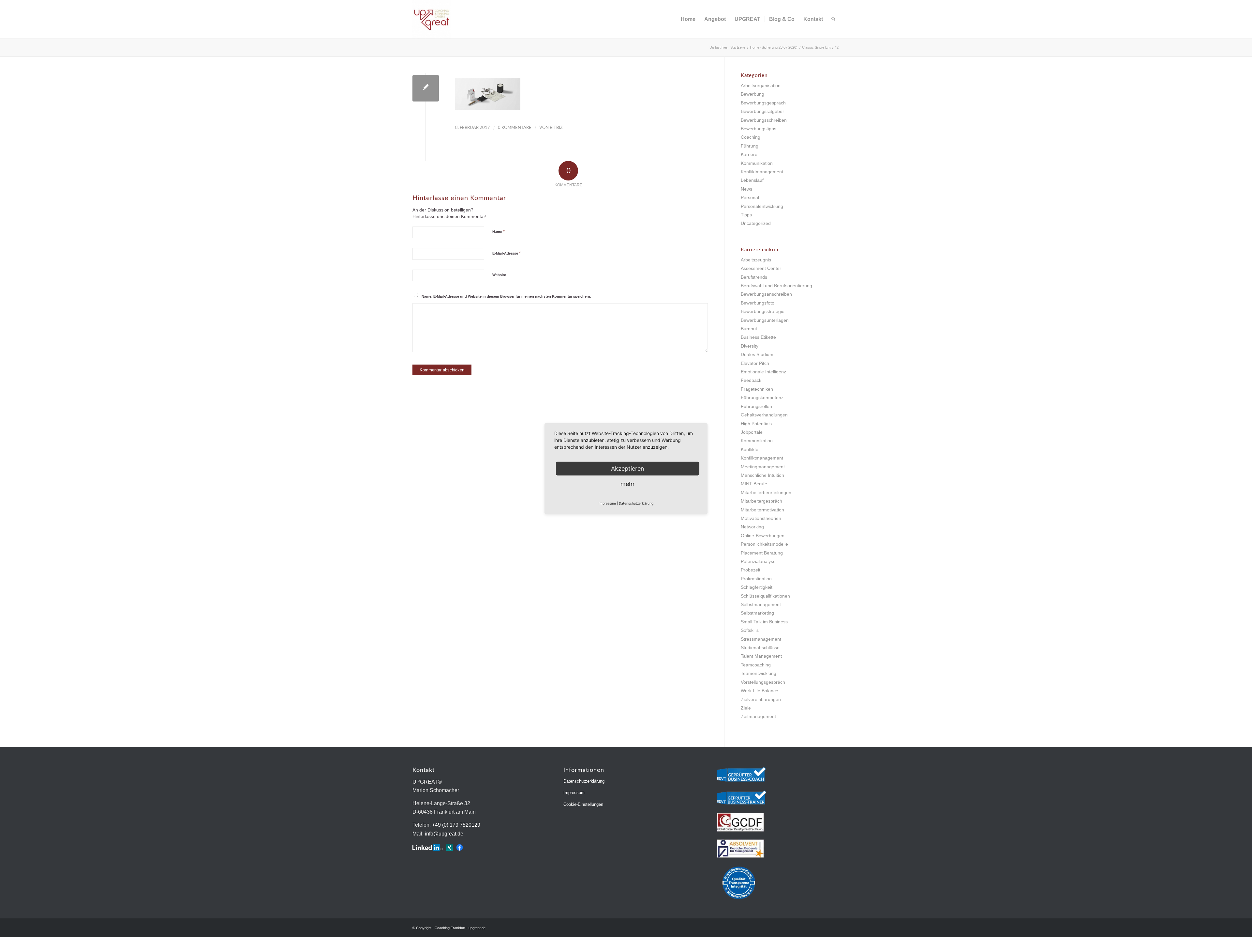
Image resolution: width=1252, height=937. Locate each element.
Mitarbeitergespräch (761, 501)
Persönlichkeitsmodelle (764, 544)
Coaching (750, 137)
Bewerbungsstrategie (762, 311)
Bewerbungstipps (758, 128)
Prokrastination (756, 578)
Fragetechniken (757, 389)
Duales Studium (757, 354)
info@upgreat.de (444, 833)
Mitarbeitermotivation (762, 509)
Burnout (749, 328)
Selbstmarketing (757, 613)
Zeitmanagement (758, 716)
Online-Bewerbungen (762, 535)
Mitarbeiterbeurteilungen (766, 492)
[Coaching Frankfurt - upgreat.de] (431, 19)
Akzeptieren (627, 468)
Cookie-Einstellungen (583, 804)
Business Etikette (758, 337)
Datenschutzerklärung (583, 781)
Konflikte (749, 449)
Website (499, 275)
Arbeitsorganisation (761, 85)
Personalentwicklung (762, 206)
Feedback (751, 380)
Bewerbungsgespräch (763, 102)
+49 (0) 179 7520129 (456, 825)
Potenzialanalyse (758, 561)
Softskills (750, 630)
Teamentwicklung (758, 673)
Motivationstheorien (761, 518)
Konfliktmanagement (762, 171)
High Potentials (756, 423)
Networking (752, 526)
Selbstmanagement (761, 604)
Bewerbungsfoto (757, 302)
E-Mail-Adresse (506, 253)
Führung (749, 145)
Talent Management (761, 656)
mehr (627, 483)
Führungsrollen (756, 406)
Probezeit (750, 569)
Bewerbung (752, 94)
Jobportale (752, 432)
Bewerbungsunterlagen (765, 320)
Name (498, 231)
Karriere (749, 154)
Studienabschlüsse (760, 647)
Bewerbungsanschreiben (766, 294)
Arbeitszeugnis (756, 259)
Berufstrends (754, 277)
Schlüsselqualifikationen (765, 596)
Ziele (746, 708)
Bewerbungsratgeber (762, 111)
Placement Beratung (762, 552)
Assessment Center (761, 268)
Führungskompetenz (762, 397)
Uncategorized (756, 223)
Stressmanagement (761, 639)
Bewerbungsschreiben (764, 120)
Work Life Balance (759, 690)
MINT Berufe (754, 483)
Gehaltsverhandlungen (764, 414)
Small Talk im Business (764, 621)
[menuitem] (688, 19)
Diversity (749, 346)
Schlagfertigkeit (756, 587)
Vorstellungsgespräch (763, 682)
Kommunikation (757, 163)
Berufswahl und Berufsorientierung (776, 285)
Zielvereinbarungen (761, 699)
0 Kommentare (514, 128)
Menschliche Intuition (762, 475)
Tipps (746, 214)
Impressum (574, 792)
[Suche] (833, 19)
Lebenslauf (752, 180)
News (746, 189)
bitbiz (556, 128)
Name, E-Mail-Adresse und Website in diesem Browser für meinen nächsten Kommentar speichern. (506, 296)
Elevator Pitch (755, 363)
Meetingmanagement (763, 466)
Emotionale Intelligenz (763, 371)
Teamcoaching (756, 664)
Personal (750, 197)
